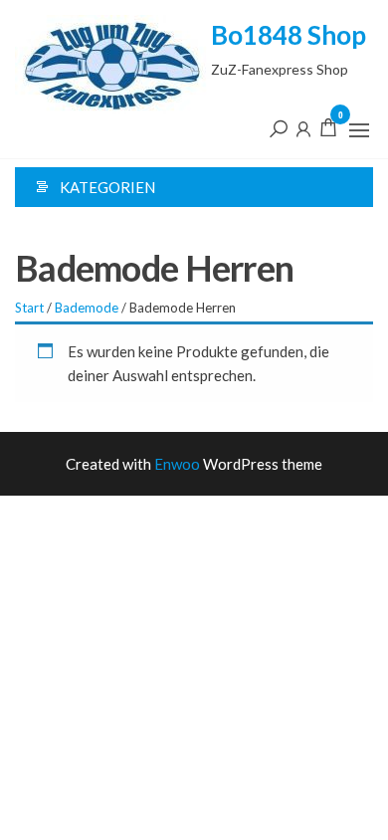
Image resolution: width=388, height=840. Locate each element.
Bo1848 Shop (288, 35)
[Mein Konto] (303, 127)
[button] (359, 130)
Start (29, 307)
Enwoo (177, 464)
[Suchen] (279, 127)
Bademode (86, 307)
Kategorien (107, 187)
